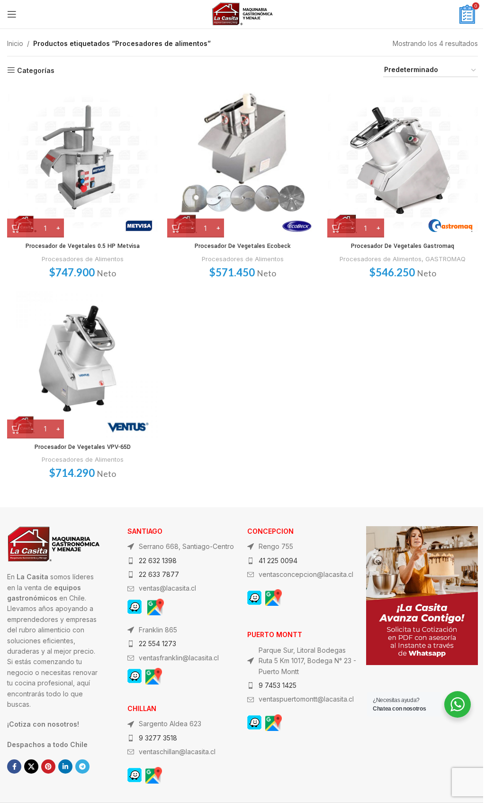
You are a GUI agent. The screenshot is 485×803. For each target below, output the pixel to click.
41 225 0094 (278, 561)
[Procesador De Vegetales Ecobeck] (242, 162)
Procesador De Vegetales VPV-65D (83, 447)
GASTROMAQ (445, 259)
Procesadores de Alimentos (83, 259)
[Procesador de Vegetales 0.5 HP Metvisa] (82, 162)
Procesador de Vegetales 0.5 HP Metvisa (83, 246)
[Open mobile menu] (11, 14)
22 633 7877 (159, 574)
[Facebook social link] (14, 766)
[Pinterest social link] (48, 766)
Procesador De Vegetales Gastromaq (402, 246)
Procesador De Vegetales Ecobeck (242, 246)
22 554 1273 (157, 643)
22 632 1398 (158, 561)
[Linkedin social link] (65, 766)
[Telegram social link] (82, 766)
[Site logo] (242, 13)
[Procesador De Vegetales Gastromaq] (402, 162)
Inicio (15, 43)
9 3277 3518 (158, 738)
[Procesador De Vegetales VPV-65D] (82, 363)
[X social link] (31, 766)
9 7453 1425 (277, 685)
